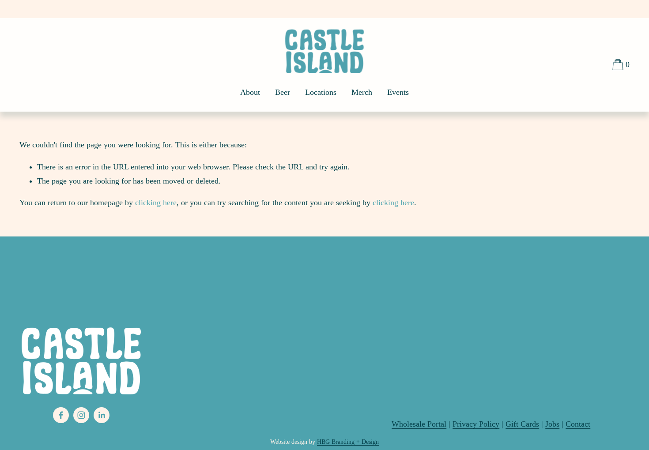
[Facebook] (61, 415)
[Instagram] (81, 415)
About (250, 92)
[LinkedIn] (101, 415)
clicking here (156, 202)
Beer (282, 92)
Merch (361, 92)
